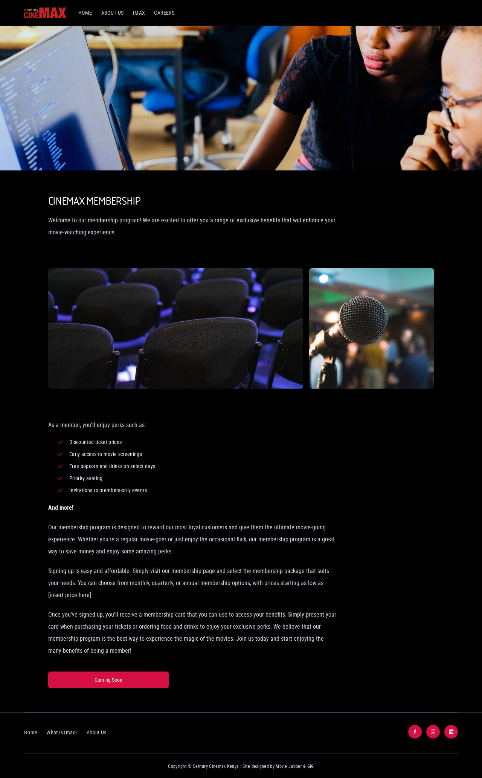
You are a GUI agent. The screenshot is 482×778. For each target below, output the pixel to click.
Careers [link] (164, 12)
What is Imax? (62, 732)
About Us (97, 732)
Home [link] (85, 12)
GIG (310, 766)
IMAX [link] (139, 12)
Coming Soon (108, 679)
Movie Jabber (289, 766)
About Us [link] (112, 12)
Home (30, 732)
